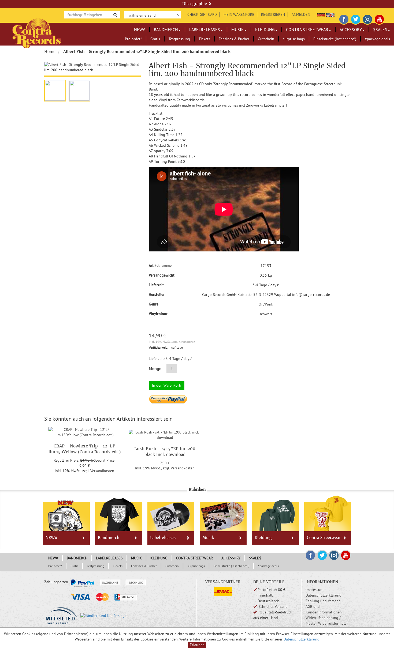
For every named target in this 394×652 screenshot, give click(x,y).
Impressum (314, 589)
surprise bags (294, 38)
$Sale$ (380, 29)
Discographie (195, 3)
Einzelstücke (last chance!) (334, 38)
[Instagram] (367, 18)
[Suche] (115, 14)
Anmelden (301, 14)
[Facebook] (344, 18)
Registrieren (273, 14)
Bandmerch (166, 29)
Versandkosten (187, 342)
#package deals (377, 38)
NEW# (139, 29)
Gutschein (266, 38)
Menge (155, 368)
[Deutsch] (321, 14)
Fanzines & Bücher (234, 38)
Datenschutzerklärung (323, 595)
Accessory (351, 29)
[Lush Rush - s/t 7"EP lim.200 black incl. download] (165, 434)
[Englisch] (330, 14)
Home (49, 51)
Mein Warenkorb (239, 14)
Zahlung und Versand (323, 600)
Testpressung (179, 38)
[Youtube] (379, 18)
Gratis (155, 38)
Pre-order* (133, 38)
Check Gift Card (202, 14)
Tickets (204, 38)
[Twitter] (355, 18)
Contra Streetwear (307, 29)
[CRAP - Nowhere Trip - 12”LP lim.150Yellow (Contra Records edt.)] (84, 431)
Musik (237, 29)
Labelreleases (204, 29)
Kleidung (265, 29)
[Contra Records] (36, 32)
